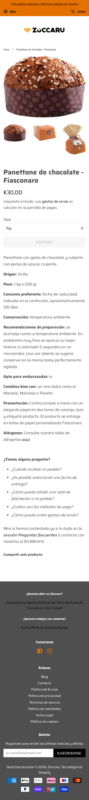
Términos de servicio (44, 702)
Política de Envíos (44, 689)
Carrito (81, 12)
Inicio (6, 49)
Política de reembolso (44, 708)
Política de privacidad (44, 695)
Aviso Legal (44, 715)
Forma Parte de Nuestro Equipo (44, 627)
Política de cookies (44, 721)
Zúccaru (54, 767)
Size (7, 219)
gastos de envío (55, 201)
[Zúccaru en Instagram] (49, 651)
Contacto (44, 683)
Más (12, 11)
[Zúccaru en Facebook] (39, 651)
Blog (44, 676)
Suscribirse (69, 753)
